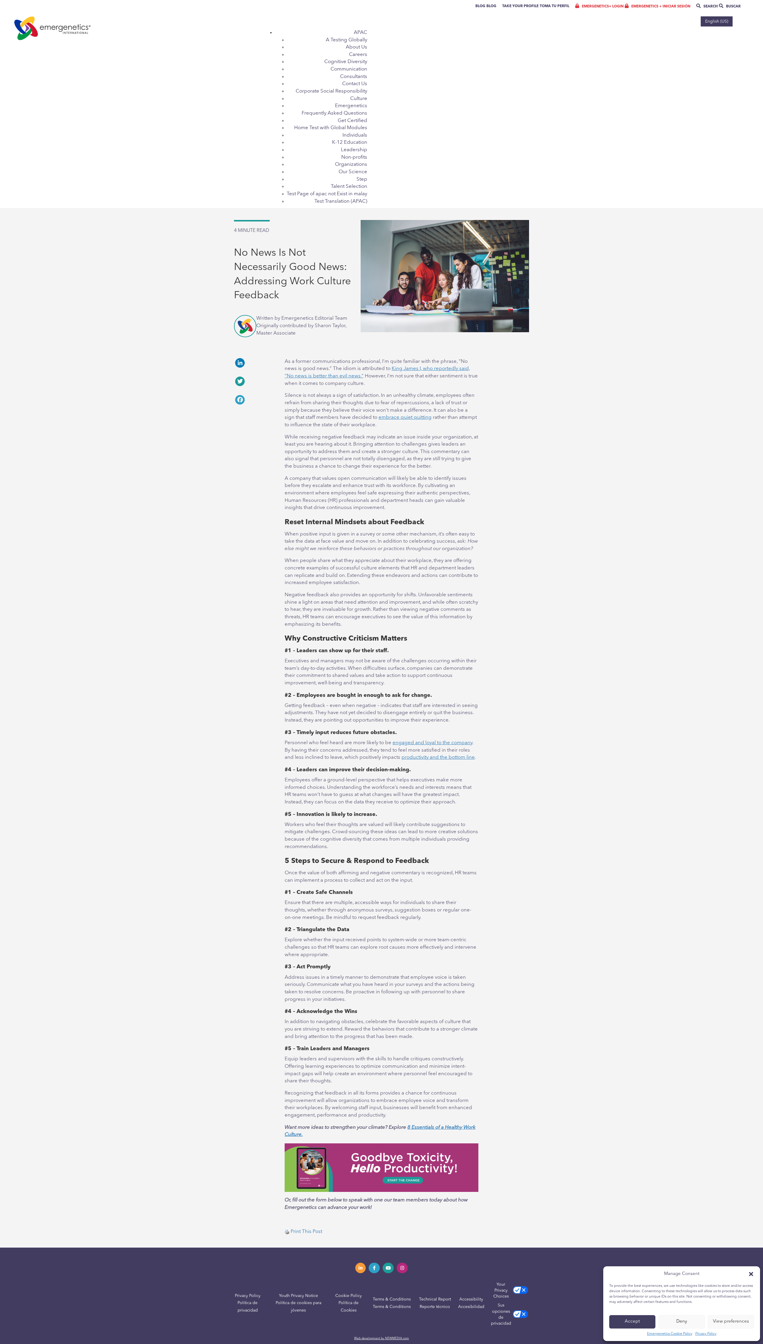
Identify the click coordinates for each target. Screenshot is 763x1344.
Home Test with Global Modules (330, 127)
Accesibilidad (471, 1307)
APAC (360, 32)
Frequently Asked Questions (334, 113)
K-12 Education (349, 142)
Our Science (353, 171)
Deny (681, 1321)
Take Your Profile (520, 6)
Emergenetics (351, 105)
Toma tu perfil (554, 6)
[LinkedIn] (255, 363)
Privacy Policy (706, 1334)
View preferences (731, 1321)
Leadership (354, 149)
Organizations (351, 164)
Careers (358, 54)
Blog (480, 6)
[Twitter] (255, 381)
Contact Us (354, 83)
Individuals (354, 135)
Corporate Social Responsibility (331, 91)
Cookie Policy (348, 1296)
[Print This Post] (287, 1231)
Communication (349, 69)
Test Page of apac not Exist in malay (327, 193)
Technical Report (435, 1299)
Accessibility (471, 1299)
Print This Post (306, 1231)
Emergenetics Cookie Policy (669, 1334)
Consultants (353, 76)
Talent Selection (349, 186)
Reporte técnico (435, 1307)
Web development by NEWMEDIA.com (381, 1338)
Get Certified (352, 120)
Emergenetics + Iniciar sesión (660, 6)
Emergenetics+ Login (602, 6)
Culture (358, 98)
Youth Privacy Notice (298, 1296)
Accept (632, 1321)
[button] (751, 1274)
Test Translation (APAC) (340, 201)
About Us (356, 47)
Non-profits (354, 157)
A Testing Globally (346, 40)
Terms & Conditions (392, 1299)
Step (361, 179)
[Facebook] (255, 400)
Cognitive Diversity (345, 61)
